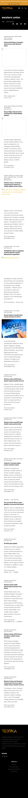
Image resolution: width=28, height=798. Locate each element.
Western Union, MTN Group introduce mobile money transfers (13, 635)
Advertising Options (14, 769)
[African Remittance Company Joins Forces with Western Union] (14, 57)
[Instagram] (6, 756)
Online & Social (9, 310)
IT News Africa (6, 737)
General (7, 499)
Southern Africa (12, 177)
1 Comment (16, 572)
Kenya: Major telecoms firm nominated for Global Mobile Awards (13, 113)
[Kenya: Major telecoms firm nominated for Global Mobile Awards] (14, 127)
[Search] (22, 8)
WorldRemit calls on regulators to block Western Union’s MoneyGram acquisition (14, 252)
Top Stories (7, 107)
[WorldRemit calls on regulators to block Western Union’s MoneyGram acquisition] (14, 266)
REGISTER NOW (14, 3)
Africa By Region (9, 36)
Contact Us (14, 771)
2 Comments (19, 621)
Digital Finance (8, 38)
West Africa (7, 178)
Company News (18, 36)
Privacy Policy (14, 767)
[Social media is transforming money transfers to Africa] (14, 328)
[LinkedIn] (25, 24)
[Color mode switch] (19, 8)
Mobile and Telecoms (17, 106)
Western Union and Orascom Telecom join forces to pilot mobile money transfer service (14, 683)
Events (14, 764)
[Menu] (25, 8)
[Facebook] (13, 24)
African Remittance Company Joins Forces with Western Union (13, 44)
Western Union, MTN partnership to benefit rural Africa (12, 586)
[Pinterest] (21, 24)
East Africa (8, 106)
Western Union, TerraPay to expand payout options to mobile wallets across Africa (13, 184)
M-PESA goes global (10, 543)
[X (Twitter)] (17, 24)
